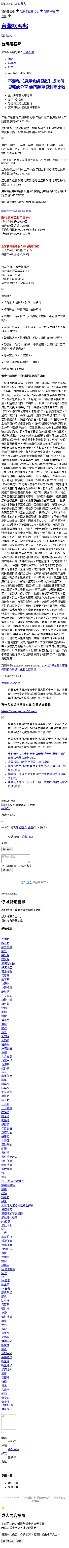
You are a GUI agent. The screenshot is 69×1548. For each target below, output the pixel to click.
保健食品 (6, 1128)
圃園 (4, 1393)
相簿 (10, 59)
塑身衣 (5, 1397)
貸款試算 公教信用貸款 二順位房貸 (29, 761)
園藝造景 (6, 1165)
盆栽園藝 (6, 1169)
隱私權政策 (59, 1497)
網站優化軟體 (9, 1217)
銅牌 (4, 1261)
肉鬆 (4, 1012)
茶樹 (4, 1381)
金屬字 (5, 1265)
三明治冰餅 (8, 963)
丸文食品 (6, 995)
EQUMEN (7, 1405)
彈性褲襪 (6, 1316)
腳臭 (4, 951)
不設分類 (28, 52)
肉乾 (4, 1028)
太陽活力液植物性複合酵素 (17, 1205)
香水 (4, 1385)
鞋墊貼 (5, 991)
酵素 (4, 1148)
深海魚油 (6, 1144)
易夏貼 (5, 975)
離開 (19, 1541)
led (3, 1276)
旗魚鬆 (5, 1004)
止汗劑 (5, 983)
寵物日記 (27, 836)
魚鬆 (4, 1008)
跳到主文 (6, 35)
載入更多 (7, 849)
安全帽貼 (6, 971)
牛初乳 (5, 1140)
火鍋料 (5, 1040)
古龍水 (5, 1389)
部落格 (12, 63)
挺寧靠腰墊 (8, 1185)
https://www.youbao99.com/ (16, 210)
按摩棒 (5, 1345)
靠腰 (4, 1189)
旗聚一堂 (6, 999)
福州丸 (5, 1044)
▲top (4, 842)
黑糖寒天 (6, 1209)
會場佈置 (6, 1245)
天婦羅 (5, 1036)
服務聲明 (35, 1501)
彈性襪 (5, 1308)
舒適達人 (6, 1369)
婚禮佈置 (6, 1240)
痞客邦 (23, 827)
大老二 (5, 1325)
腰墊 (4, 1193)
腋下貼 (5, 979)
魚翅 (4, 1052)
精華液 (5, 1377)
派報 (4, 1253)
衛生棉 (5, 1361)
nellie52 (5, 808)
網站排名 (6, 1225)
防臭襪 (5, 959)
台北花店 (6, 1249)
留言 (30, 827)
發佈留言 (7, 870)
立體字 (5, 1257)
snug (3, 1072)
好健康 (5, 1124)
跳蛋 (4, 1349)
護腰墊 (5, 1197)
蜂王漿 (5, 1136)
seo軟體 (5, 1221)
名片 (10, 67)
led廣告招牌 (8, 1269)
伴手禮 (5, 1020)
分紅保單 (6, 1160)
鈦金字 (5, 1284)
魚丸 (4, 1032)
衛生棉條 (6, 1365)
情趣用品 (6, 1341)
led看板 (5, 1288)
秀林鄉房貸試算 (10, 683)
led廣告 (5, 1280)
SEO (4, 1228)
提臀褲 (5, 1409)
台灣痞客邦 (14, 26)
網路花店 (6, 1236)
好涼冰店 (6, 967)
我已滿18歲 (8, 1541)
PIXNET (15, 1497)
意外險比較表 (9, 1156)
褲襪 (4, 1312)
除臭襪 (5, 955)
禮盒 (4, 1016)
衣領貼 (5, 939)
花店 (4, 1232)
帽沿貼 (5, 943)
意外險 (5, 1152)
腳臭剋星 (6, 947)
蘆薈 (4, 1373)
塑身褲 (5, 1401)
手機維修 (6, 1357)
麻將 (4, 1320)
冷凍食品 (6, 1048)
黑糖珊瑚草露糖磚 (12, 1213)
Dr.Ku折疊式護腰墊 (12, 1181)
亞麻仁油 (6, 1132)
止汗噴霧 (6, 987)
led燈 (4, 1273)
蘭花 (4, 1177)
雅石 (4, 1173)
